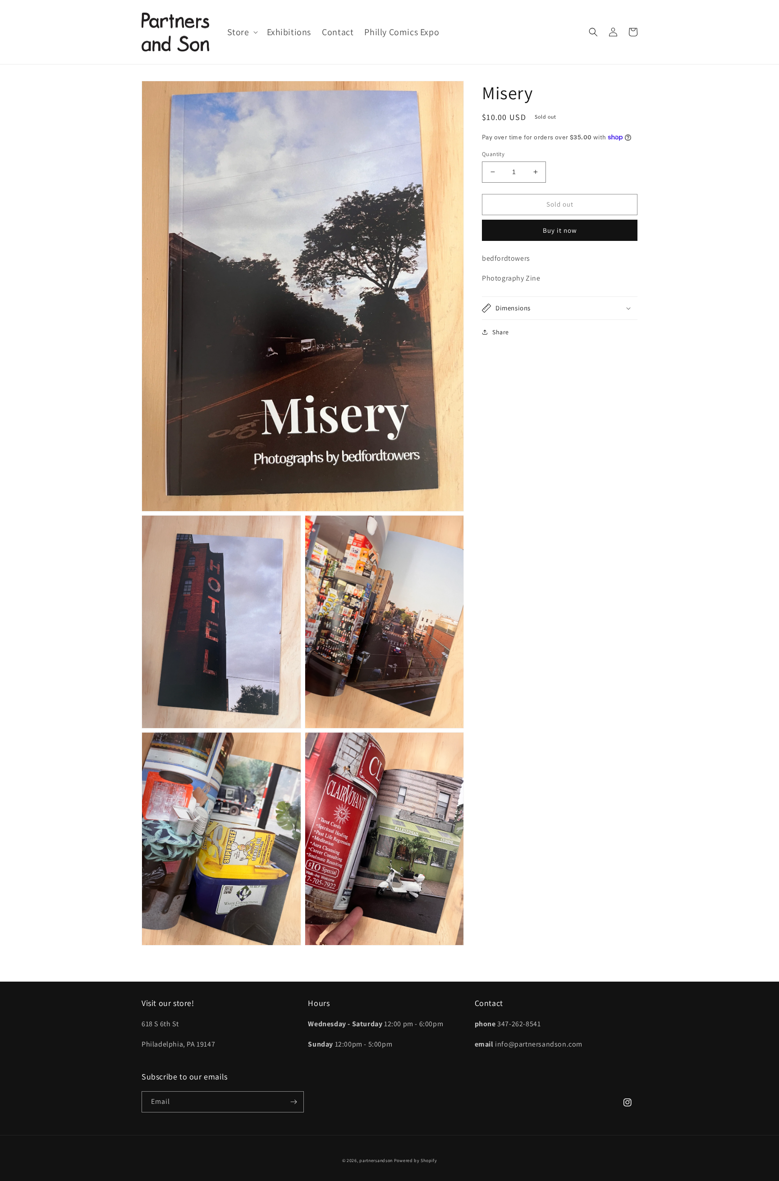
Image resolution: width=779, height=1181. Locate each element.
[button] (241, 32)
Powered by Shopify (415, 1160)
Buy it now (560, 230)
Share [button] (500, 332)
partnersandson (376, 1160)
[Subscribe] (293, 1101)
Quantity (493, 154)
